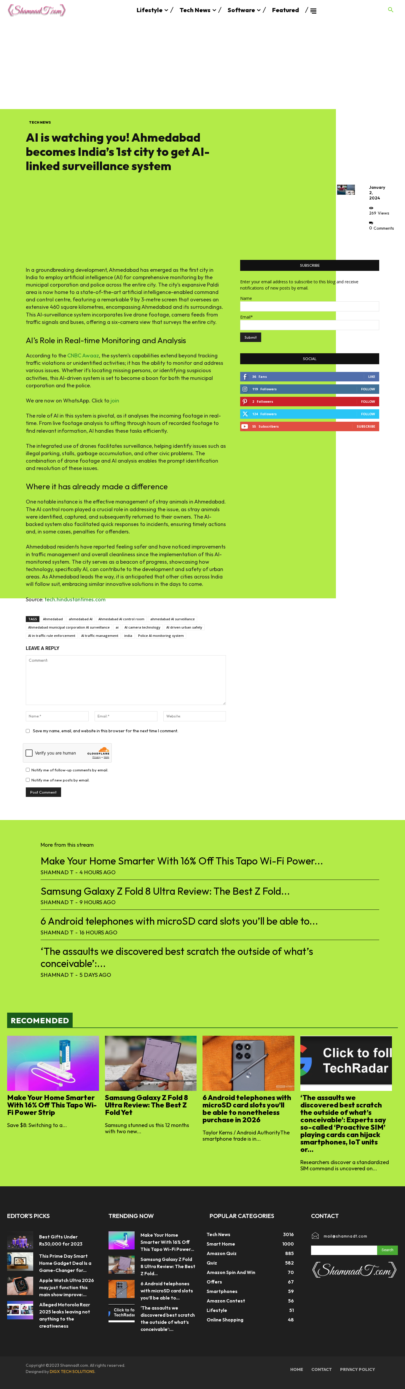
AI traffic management (99, 635)
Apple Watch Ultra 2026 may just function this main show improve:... (66, 1287)
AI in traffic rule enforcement (51, 635)
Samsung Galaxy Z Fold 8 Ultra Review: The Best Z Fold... (165, 891)
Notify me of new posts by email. (60, 780)
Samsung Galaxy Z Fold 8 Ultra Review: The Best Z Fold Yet (146, 1105)
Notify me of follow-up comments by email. (69, 770)
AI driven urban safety (184, 627)
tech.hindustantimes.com (75, 599)
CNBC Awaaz (83, 355)
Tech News (40, 122)
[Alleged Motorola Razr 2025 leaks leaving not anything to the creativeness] (20, 1310)
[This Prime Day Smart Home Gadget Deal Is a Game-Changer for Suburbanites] (20, 1261)
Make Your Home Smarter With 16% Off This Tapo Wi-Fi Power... (182, 860)
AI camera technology (142, 627)
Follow (368, 389)
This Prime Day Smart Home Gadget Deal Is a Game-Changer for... (65, 1263)
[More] (375, 241)
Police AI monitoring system (161, 635)
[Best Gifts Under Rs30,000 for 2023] (20, 1240)
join (115, 400)
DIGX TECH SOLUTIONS (72, 1371)
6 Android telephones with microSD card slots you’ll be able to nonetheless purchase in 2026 (247, 1108)
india (128, 635)
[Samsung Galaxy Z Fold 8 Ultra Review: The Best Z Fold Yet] (151, 1063)
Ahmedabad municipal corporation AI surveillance (69, 627)
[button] (391, 10)
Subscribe (366, 426)
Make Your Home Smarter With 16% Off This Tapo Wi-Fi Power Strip (52, 1105)
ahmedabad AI (81, 619)
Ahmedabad (53, 619)
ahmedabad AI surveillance (172, 619)
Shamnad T (57, 872)
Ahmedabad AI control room (121, 619)
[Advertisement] (202, 64)
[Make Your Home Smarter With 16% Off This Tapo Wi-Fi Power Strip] (53, 1063)
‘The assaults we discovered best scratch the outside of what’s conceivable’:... (177, 957)
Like (371, 376)
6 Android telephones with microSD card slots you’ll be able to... (179, 921)
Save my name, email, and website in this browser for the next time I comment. (105, 730)
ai (117, 627)
